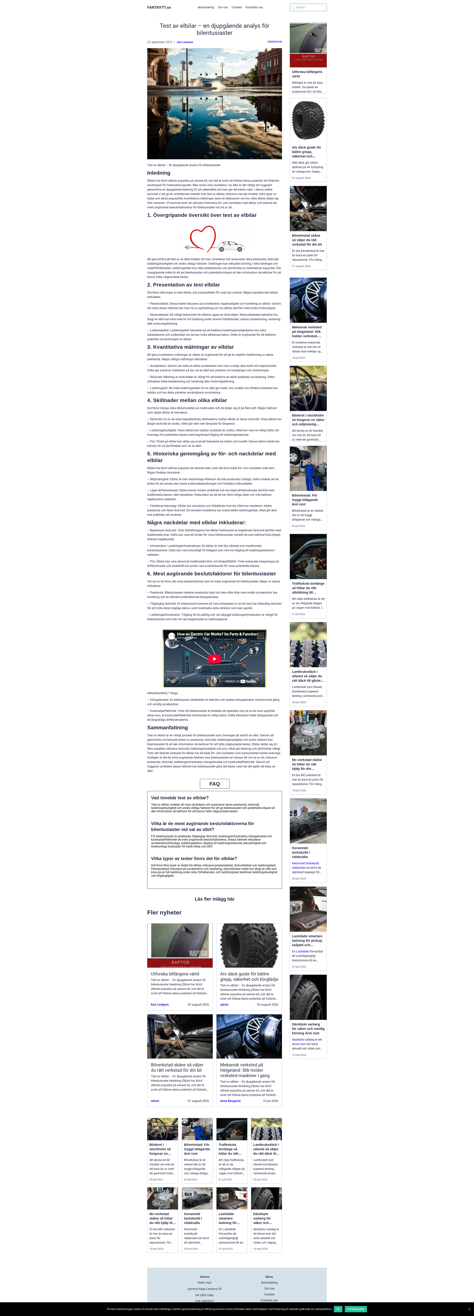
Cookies (237, 7)
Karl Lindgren (160, 1004)
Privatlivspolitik (356, 1309)
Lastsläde (302, 951)
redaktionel (275, 41)
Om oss (223, 7)
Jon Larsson (185, 42)
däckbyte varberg (303, 1039)
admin (224, 1004)
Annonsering (206, 7)
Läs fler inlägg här (215, 899)
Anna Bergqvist (230, 1101)
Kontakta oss (254, 7)
